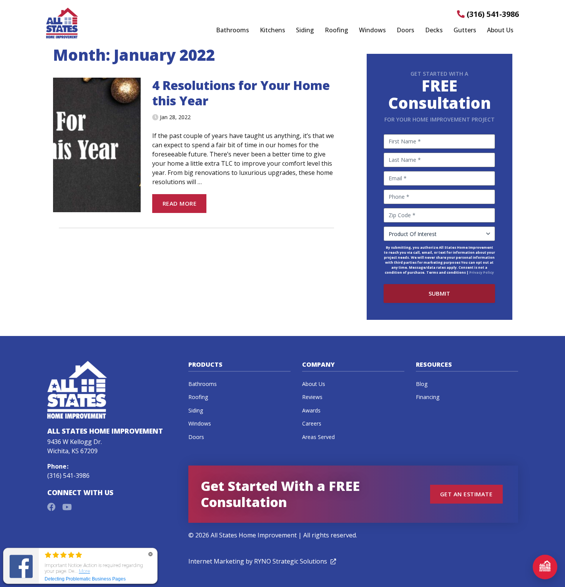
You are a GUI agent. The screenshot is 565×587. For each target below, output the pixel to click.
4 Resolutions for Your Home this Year (241, 93)
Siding (305, 30)
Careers (311, 423)
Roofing (336, 30)
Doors (405, 30)
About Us (500, 30)
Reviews (312, 397)
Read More (179, 203)
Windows (372, 30)
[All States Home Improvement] (62, 23)
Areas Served (318, 437)
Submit (439, 293)
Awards (311, 410)
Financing (427, 397)
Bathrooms (232, 30)
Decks (434, 30)
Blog (421, 383)
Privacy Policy (481, 272)
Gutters (465, 30)
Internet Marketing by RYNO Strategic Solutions (262, 561)
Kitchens (272, 30)
